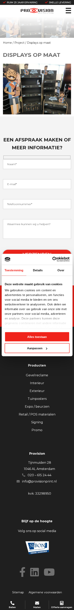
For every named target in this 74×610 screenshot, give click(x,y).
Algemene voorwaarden (45, 592)
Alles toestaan (37, 336)
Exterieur (37, 391)
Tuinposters (37, 399)
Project (19, 42)
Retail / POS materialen (37, 414)
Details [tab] (38, 270)
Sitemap (18, 592)
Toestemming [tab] (14, 270)
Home (7, 42)
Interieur (37, 383)
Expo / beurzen (37, 406)
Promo (37, 430)
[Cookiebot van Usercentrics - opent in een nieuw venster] (52, 259)
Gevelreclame (37, 375)
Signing (37, 422)
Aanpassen (34, 348)
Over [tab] (60, 270)
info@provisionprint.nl (39, 481)
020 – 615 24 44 (39, 475)
